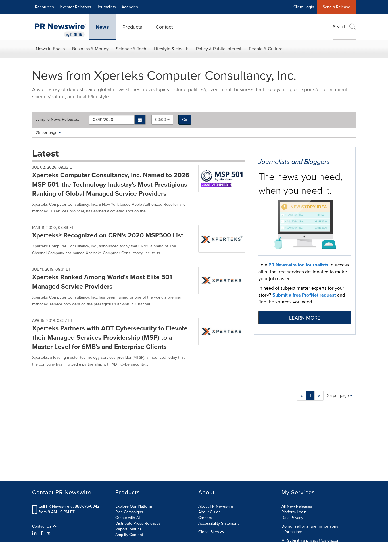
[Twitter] (48, 533)
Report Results (128, 529)
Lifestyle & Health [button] (171, 48)
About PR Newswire (215, 506)
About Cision (209, 512)
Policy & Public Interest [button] (218, 48)
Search (340, 26)
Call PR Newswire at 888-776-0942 (69, 506)
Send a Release (336, 7)
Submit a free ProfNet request (304, 295)
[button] (140, 120)
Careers (205, 518)
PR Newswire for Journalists (298, 264)
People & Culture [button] (266, 48)
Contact (164, 27)
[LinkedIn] (35, 533)
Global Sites (209, 532)
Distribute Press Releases (138, 523)
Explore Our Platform (133, 506)
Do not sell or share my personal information (310, 529)
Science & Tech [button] (131, 48)
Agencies (130, 7)
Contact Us (42, 526)
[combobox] (162, 120)
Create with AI (127, 518)
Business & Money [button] (90, 48)
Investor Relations (75, 7)
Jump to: (57, 119)
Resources (44, 7)
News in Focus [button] (50, 48)
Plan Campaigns (129, 512)
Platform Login (293, 512)
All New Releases (296, 506)
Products (132, 27)
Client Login (303, 7)
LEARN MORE (304, 318)
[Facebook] (41, 533)
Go (184, 120)
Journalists (106, 7)
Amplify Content (129, 535)
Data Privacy (292, 518)
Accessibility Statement (218, 523)
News (102, 27)
